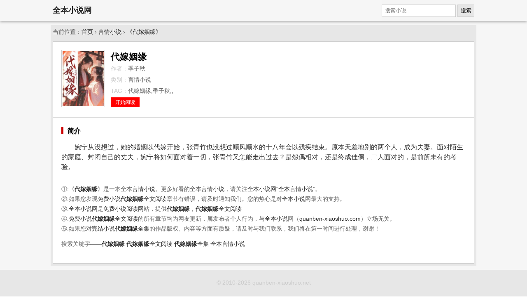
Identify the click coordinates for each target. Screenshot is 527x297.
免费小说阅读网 (123, 209)
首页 (87, 32)
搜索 (466, 10)
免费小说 (109, 199)
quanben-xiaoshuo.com (330, 219)
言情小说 (109, 32)
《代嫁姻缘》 (144, 32)
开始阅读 (125, 102)
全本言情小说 (138, 189)
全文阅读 (144, 199)
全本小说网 (72, 10)
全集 (132, 229)
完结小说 (103, 229)
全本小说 (293, 199)
